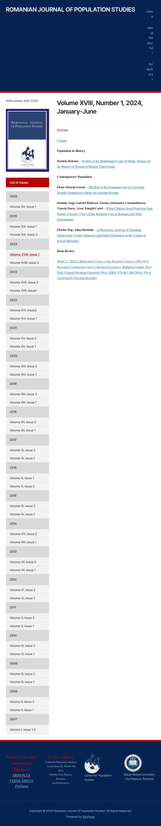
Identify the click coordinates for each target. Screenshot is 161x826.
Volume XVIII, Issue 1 (24, 254)
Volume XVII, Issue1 (23, 290)
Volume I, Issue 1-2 (23, 729)
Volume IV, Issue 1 (22, 654)
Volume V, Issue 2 (22, 618)
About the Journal (150, 38)
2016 (13, 468)
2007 (13, 719)
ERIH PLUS (21, 775)
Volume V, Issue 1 (22, 626)
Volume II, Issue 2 (22, 702)
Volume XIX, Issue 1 (23, 226)
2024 (13, 244)
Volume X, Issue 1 (22, 478)
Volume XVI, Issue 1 (23, 318)
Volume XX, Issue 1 (23, 207)
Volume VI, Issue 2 (22, 590)
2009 (13, 663)
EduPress (89, 816)
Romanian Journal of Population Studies (70, 9)
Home (150, 14)
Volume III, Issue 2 (22, 674)
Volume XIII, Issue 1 (23, 402)
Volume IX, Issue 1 (22, 514)
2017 (13, 440)
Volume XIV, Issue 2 (23, 366)
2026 (13, 196)
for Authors (150, 69)
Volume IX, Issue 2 (22, 506)
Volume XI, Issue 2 (22, 450)
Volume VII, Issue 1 (23, 570)
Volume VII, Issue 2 (23, 562)
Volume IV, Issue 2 (22, 646)
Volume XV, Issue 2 (23, 338)
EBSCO (27, 780)
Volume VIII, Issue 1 (23, 542)
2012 (13, 579)
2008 (13, 691)
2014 (13, 524)
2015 (13, 495)
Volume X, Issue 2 (22, 486)
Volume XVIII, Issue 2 (24, 263)
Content (62, 140)
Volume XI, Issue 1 (22, 458)
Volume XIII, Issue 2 (23, 394)
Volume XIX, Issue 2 (23, 234)
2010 (13, 635)
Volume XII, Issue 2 (23, 422)
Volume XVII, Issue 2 (24, 282)
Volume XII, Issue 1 (23, 430)
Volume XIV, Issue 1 (23, 374)
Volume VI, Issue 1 (22, 598)
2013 (13, 551)
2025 (13, 216)
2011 (13, 607)
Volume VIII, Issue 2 (23, 534)
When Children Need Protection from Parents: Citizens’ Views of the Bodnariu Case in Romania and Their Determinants (105, 213)
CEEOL (15, 780)
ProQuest (21, 786)
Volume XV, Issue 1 (23, 346)
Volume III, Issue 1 (22, 682)
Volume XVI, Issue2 (23, 310)
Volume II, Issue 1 (22, 710)
